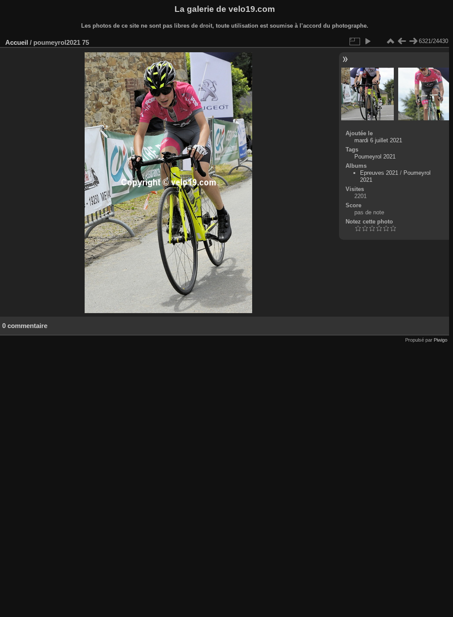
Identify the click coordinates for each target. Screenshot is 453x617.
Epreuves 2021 (379, 173)
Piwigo (440, 340)
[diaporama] (367, 41)
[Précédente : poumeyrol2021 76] (401, 41)
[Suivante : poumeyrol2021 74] (413, 41)
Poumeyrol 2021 (375, 156)
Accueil (16, 42)
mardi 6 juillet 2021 (378, 140)
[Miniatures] (390, 41)
